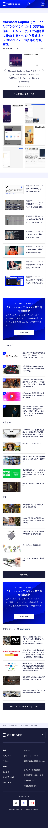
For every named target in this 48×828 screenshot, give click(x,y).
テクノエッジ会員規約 (32, 770)
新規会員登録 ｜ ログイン (43, 4)
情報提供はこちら (30, 786)
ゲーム (5, 766)
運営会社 (27, 750)
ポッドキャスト (9, 777)
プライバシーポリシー (32, 756)
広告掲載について (30, 780)
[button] (5, 70)
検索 (28, 4)
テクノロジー (8, 756)
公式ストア (7, 782)
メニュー (36, 4)
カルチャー (7, 772)
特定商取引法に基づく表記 (33, 775)
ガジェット (7, 761)
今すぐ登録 (24, 332)
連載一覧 (24, 575)
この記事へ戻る (24, 94)
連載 (4, 750)
